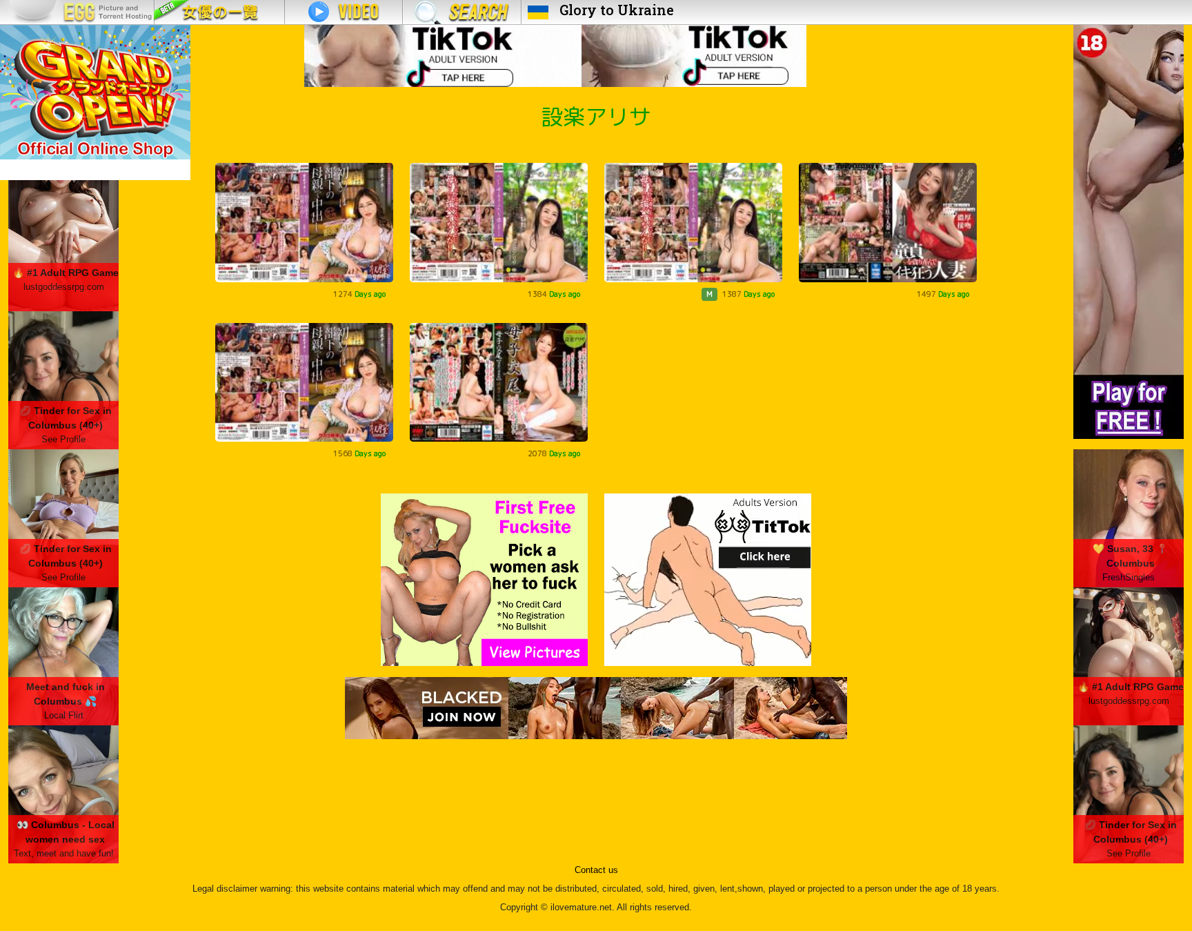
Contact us (596, 870)
